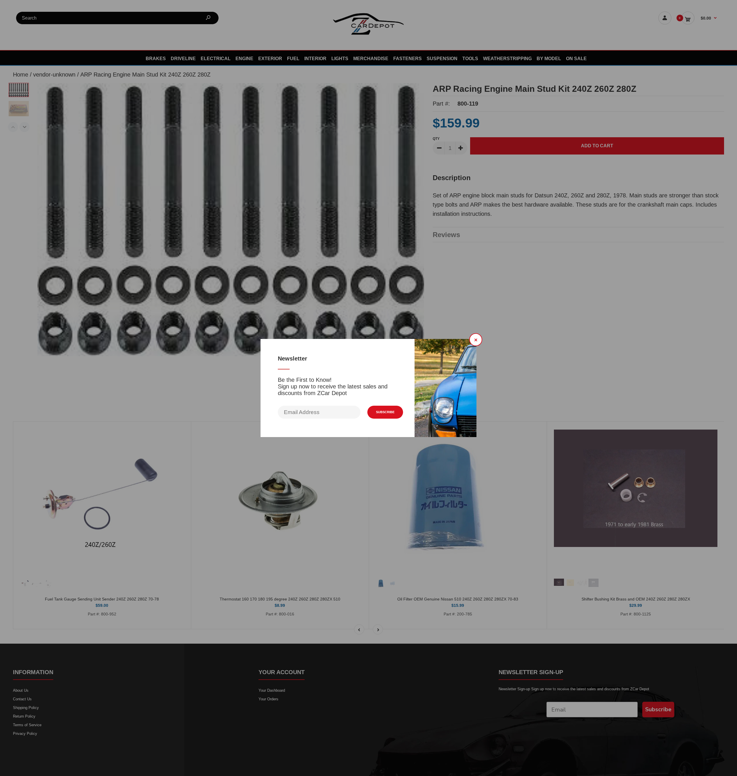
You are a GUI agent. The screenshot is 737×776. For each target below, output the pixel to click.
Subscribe (385, 412)
